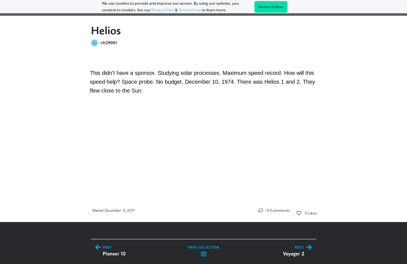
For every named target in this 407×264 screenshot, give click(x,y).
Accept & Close (271, 7)
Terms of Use (190, 10)
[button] (261, 210)
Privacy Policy (162, 10)
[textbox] (203, 89)
